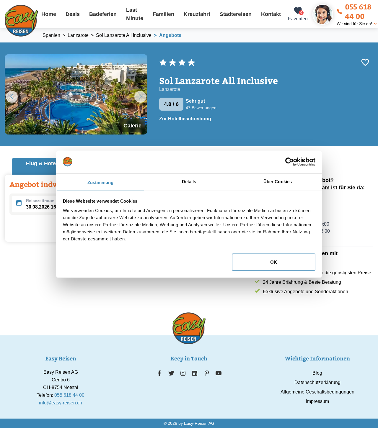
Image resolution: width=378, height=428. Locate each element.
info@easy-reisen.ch (60, 402)
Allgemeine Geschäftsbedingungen (317, 391)
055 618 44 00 (358, 11)
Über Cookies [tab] (277, 181)
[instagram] (183, 373)
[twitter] (171, 373)
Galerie (132, 126)
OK (273, 261)
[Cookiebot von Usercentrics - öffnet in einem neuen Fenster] (289, 161)
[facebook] (159, 373)
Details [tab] (189, 181)
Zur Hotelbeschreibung (185, 118)
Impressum (317, 401)
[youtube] (218, 373)
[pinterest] (206, 373)
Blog (317, 372)
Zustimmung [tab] (100, 182)
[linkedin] (195, 373)
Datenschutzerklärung (317, 382)
